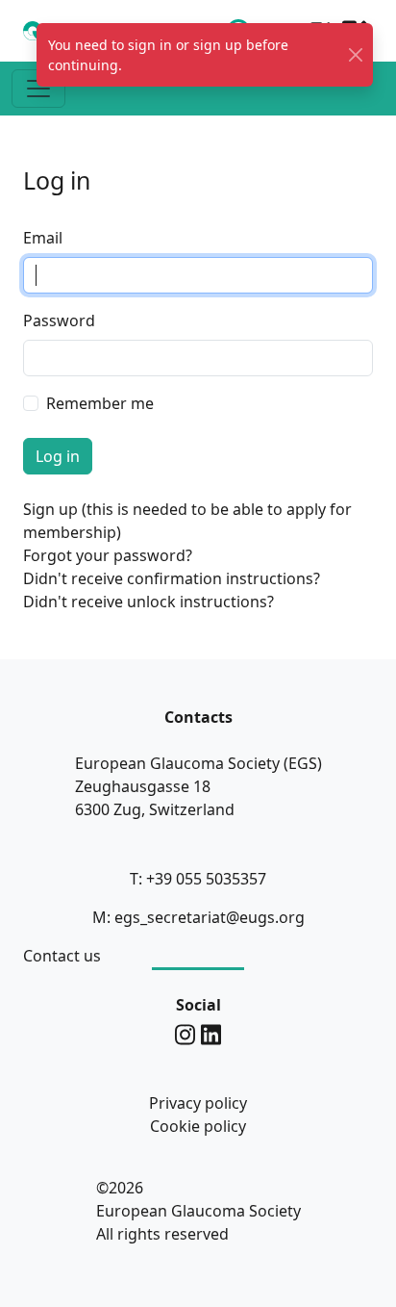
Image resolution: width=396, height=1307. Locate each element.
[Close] (355, 55)
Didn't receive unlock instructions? (148, 601)
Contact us (62, 955)
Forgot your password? (107, 555)
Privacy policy (198, 1103)
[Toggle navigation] (38, 88)
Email (42, 237)
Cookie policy (198, 1126)
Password (59, 320)
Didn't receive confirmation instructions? (171, 578)
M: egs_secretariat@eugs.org (198, 917)
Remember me (100, 403)
